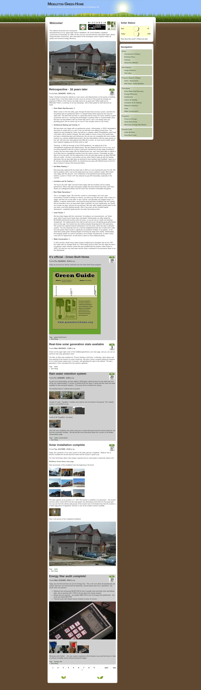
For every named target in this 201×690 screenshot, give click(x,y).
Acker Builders (129, 132)
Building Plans (129, 57)
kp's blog (54, 339)
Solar (126, 108)
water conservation (61, 438)
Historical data (142, 39)
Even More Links (130, 135)
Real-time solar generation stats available (76, 344)
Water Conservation (131, 111)
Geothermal (128, 97)
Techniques (126, 88)
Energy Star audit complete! (67, 576)
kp (74, 93)
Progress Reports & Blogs (131, 78)
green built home (60, 337)
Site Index (128, 73)
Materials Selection (131, 105)
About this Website (131, 63)
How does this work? (128, 39)
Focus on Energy (130, 119)
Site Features (126, 67)
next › (107, 668)
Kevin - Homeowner (131, 81)
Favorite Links (127, 129)
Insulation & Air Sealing (133, 103)
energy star (58, 661)
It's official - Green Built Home (69, 256)
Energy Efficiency (130, 94)
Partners (127, 60)
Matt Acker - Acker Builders (134, 83)
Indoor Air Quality (130, 100)
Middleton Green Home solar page (61, 461)
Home (124, 51)
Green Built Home (130, 122)
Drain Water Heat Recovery (133, 91)
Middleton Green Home (66, 4)
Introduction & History (132, 54)
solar (56, 367)
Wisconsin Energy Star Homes (135, 125)
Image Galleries (130, 70)
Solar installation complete (67, 444)
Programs (125, 116)
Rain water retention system (67, 373)
